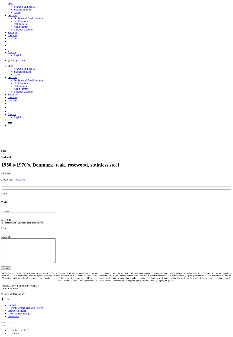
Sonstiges (12, 32)
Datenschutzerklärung (18, 313)
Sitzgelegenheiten (23, 9)
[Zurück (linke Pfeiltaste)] (2, 325)
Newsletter (13, 38)
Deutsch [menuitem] (14, 333)
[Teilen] (9, 322)
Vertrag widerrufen (17, 310)
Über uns (12, 35)
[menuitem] (12, 52)
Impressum (13, 316)
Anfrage (6, 173)
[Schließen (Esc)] (12, 322)
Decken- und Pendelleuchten (28, 18)
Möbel (11, 4)
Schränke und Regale (24, 6)
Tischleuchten (21, 21)
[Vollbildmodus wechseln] (5, 322)
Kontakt (12, 305)
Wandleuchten (21, 26)
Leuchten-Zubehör (23, 29)
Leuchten (12, 15)
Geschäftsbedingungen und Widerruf (26, 308)
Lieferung (6, 219)
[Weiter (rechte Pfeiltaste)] (5, 325)
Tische (17, 12)
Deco (16, 179)
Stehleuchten (20, 24)
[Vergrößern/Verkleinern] (2, 322)
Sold (22, 179)
